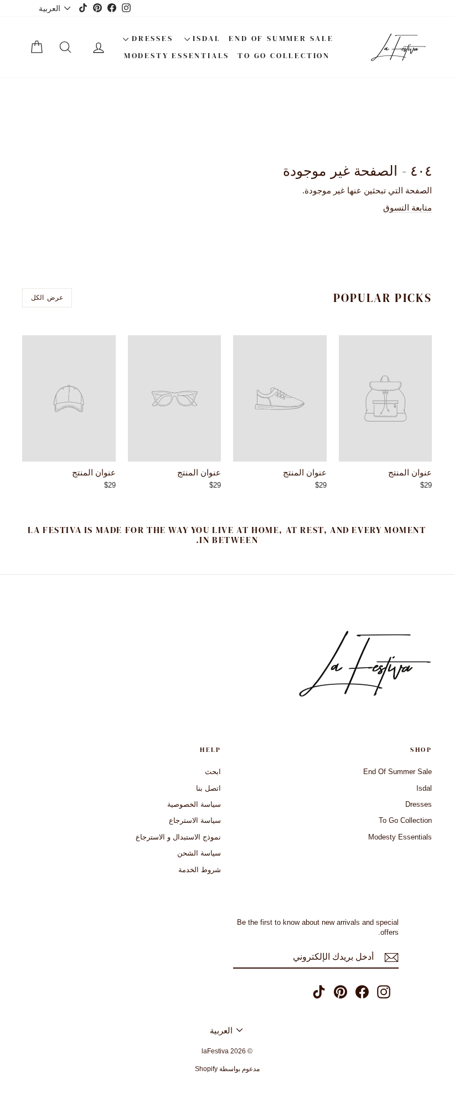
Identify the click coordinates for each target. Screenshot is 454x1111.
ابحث (213, 771)
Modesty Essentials (176, 55)
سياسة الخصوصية (194, 804)
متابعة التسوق (407, 207)
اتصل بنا (208, 788)
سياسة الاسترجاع (195, 820)
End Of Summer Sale (281, 38)
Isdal (205, 38)
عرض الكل (47, 297)
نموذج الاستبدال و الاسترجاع (178, 837)
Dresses (150, 38)
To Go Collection (284, 55)
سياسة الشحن (199, 853)
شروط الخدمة (199, 870)
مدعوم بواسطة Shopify (227, 1069)
